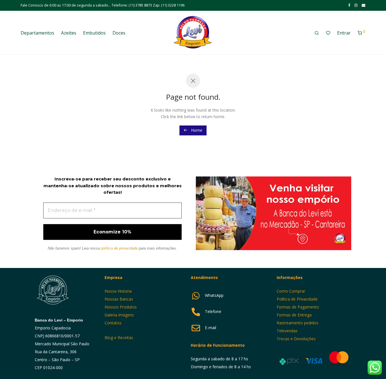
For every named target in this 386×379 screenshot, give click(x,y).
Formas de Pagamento (298, 307)
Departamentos (37, 33)
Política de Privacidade (297, 299)
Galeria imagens (119, 315)
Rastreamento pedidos (297, 322)
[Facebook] (349, 5)
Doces (118, 33)
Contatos (113, 322)
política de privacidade (119, 248)
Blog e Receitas (119, 337)
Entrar (344, 33)
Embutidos (94, 33)
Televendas (287, 330)
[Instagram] (355, 5)
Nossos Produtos (121, 307)
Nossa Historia (118, 291)
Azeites (68, 33)
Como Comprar (291, 291)
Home (196, 130)
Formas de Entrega (294, 315)
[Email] (363, 5)
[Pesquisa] (316, 33)
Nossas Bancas (119, 299)
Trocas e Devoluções (296, 338)
